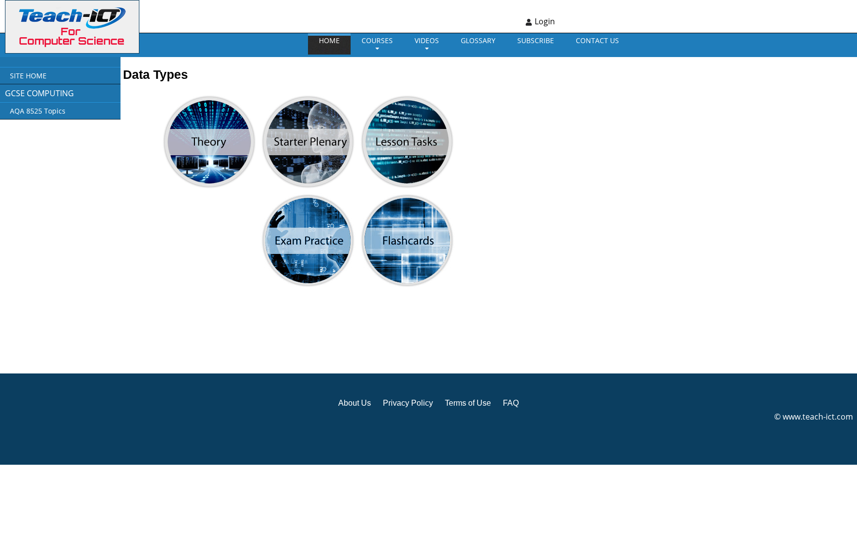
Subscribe (535, 40)
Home (329, 40)
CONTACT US (597, 40)
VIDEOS (427, 40)
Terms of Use (468, 403)
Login (545, 21)
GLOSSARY (478, 40)
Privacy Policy (408, 403)
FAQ (511, 403)
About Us (354, 403)
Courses (377, 40)
